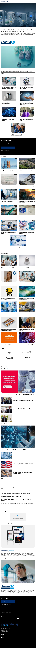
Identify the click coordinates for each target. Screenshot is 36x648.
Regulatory (16, 189)
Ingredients (34, 189)
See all (8, 368)
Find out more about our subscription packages (9, 153)
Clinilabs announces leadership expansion (8, 487)
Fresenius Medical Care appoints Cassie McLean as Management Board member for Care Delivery (17, 504)
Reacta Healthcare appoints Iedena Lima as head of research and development (15, 493)
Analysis (16, 220)
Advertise (2, 634)
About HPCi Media (4, 630)
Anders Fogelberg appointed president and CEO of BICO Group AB (13, 480)
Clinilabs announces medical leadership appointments (11, 496)
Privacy (2, 637)
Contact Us (3, 633)
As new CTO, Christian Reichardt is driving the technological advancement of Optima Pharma (17, 490)
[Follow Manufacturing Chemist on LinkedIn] (18, 618)
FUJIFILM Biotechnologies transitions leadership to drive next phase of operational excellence (16, 500)
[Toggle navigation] (34, 1)
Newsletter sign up (4, 631)
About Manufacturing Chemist (6, 628)
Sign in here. (9, 150)
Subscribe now (4, 147)
